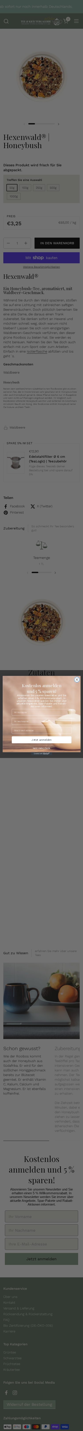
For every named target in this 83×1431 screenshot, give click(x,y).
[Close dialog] (76, 679)
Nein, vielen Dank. (41, 748)
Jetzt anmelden (41, 739)
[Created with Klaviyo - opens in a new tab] (41, 753)
